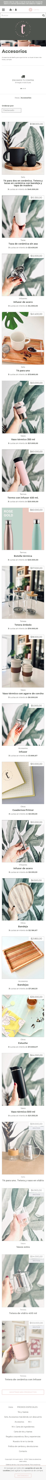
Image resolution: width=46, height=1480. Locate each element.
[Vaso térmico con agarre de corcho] (23, 661)
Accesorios (19, 1422)
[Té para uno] (23, 338)
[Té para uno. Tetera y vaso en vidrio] (23, 1148)
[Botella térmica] (23, 529)
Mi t (29, 1422)
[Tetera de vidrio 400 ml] (23, 1280)
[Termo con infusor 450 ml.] (23, 471)
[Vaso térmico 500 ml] (23, 1079)
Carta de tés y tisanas (23, 1432)
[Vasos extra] (23, 1214)
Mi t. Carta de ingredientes (23, 1427)
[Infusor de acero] (23, 275)
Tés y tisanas (23, 1412)
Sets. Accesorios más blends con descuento (23, 1417)
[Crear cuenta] (11, 10)
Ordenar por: (8, 106)
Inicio (17, 98)
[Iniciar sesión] (16, 10)
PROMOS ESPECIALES (27, 1407)
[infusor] (23, 725)
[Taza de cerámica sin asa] (23, 217)
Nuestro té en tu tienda (23, 1441)
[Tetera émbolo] (23, 592)
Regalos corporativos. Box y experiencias (23, 1436)
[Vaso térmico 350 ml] (23, 407)
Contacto (23, 1451)
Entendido (23, 1475)
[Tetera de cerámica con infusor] (23, 1347)
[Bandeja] (23, 899)
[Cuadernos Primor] (23, 783)
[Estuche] (23, 1016)
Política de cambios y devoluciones (23, 1446)
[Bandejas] (23, 958)
